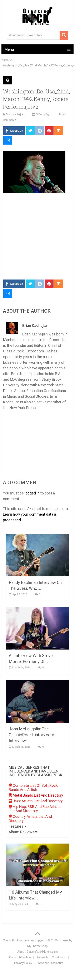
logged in (32, 493)
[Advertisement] (37, 236)
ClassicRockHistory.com (18, 940)
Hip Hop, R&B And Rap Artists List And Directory (35, 808)
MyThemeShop (37, 946)
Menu (9, 49)
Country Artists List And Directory (30, 818)
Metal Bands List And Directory (37, 795)
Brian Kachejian (15, 114)
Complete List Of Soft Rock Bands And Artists (33, 787)
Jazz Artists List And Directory (37, 801)
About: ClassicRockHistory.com (37, 951)
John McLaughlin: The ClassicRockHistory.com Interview (31, 734)
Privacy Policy (23, 963)
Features (16, 826)
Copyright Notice (20, 957)
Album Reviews (22, 832)
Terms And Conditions (51, 957)
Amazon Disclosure (51, 963)
